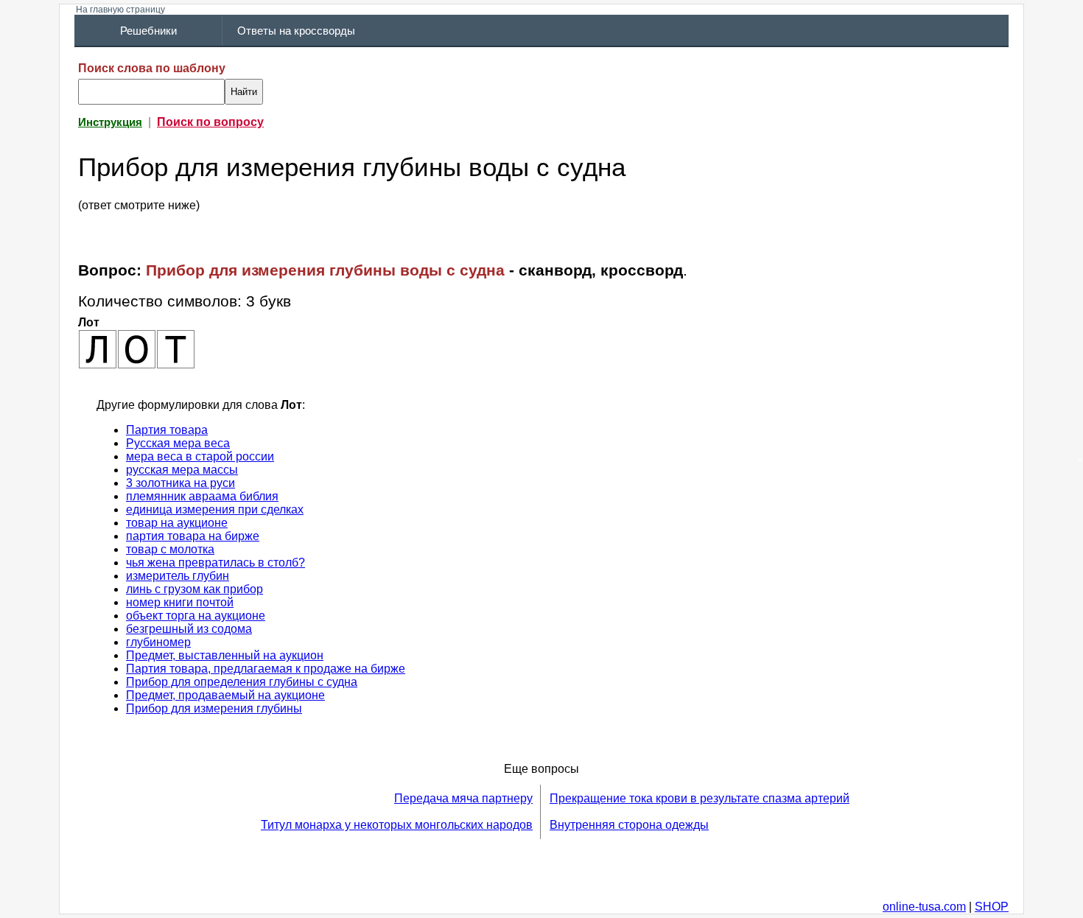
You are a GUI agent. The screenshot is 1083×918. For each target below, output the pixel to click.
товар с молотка (170, 549)
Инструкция (110, 122)
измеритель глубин (177, 576)
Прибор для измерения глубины (214, 708)
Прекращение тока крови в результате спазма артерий (699, 798)
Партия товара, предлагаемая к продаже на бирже (265, 668)
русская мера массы (182, 469)
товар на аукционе (177, 522)
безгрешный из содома (189, 629)
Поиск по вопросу (210, 122)
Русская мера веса (178, 443)
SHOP (992, 906)
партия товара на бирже (192, 536)
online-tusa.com (924, 906)
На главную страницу (120, 9)
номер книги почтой (180, 602)
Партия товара (167, 430)
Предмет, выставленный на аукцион (224, 655)
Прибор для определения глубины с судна (241, 682)
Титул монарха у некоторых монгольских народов (397, 825)
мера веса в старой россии (200, 456)
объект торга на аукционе (195, 615)
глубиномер (158, 642)
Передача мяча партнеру (463, 798)
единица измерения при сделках (215, 509)
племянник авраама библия (202, 496)
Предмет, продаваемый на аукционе (225, 695)
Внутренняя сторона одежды (629, 825)
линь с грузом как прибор (194, 589)
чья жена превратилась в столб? (215, 562)
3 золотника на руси (180, 483)
